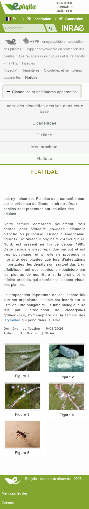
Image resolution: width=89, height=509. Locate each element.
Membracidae (44, 146)
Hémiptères (31, 70)
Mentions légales (15, 493)
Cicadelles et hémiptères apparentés (44, 91)
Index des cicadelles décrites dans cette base (44, 108)
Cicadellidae (44, 123)
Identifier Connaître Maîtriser (65, 7)
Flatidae (31, 77)
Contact (8, 502)
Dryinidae (12, 319)
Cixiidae (44, 135)
